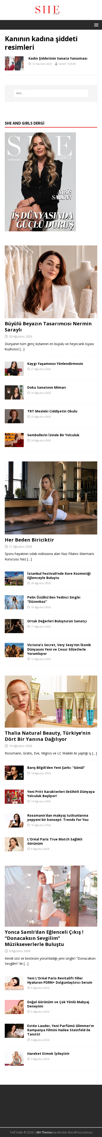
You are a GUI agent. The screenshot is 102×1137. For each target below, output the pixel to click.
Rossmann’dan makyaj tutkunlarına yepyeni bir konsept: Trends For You (57, 817)
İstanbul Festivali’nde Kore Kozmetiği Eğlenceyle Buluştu (59, 575)
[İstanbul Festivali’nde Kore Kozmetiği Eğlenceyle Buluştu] (14, 583)
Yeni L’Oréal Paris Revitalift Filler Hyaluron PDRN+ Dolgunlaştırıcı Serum (59, 980)
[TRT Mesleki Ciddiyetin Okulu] (14, 420)
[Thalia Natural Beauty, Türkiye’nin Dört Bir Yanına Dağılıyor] (51, 725)
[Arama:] (51, 93)
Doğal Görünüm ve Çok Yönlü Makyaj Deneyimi (58, 1004)
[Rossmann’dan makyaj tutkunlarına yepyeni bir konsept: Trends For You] (14, 824)
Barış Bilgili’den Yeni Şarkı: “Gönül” (56, 767)
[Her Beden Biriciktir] (51, 531)
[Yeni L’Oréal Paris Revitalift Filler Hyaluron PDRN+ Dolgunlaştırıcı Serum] (14, 987)
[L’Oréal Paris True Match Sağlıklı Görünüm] (14, 848)
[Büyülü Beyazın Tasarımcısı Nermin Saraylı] (51, 315)
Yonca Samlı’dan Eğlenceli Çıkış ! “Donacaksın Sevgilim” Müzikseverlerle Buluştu (44, 938)
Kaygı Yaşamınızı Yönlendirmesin (55, 363)
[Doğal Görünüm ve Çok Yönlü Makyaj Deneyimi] (14, 1011)
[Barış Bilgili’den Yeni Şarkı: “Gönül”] (14, 777)
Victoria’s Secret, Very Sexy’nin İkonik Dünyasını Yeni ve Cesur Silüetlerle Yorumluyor (59, 649)
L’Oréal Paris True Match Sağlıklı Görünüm (54, 841)
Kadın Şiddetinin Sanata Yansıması (57, 58)
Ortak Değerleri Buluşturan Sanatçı (57, 621)
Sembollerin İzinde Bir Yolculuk (53, 435)
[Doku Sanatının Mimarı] (14, 397)
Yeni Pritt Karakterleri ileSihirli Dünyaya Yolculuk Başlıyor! (61, 793)
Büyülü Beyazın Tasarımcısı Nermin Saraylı (48, 326)
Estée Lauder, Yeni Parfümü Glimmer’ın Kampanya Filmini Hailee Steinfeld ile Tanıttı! (60, 1029)
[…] (22, 349)
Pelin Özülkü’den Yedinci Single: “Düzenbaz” (54, 599)
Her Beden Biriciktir (29, 540)
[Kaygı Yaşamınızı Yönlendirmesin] (14, 373)
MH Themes (44, 1132)
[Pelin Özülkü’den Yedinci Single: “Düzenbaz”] (14, 606)
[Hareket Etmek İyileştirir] (14, 1063)
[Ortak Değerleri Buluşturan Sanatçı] (14, 630)
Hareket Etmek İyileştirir (48, 1053)
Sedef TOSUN (67, 63)
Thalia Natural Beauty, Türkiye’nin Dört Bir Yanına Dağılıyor (48, 736)
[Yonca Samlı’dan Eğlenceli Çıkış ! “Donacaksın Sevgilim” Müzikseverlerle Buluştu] (51, 924)
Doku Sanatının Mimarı (46, 387)
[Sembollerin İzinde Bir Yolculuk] (14, 444)
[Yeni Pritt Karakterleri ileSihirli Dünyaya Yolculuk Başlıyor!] (14, 801)
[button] (95, 24)
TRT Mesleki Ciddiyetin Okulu (52, 411)
